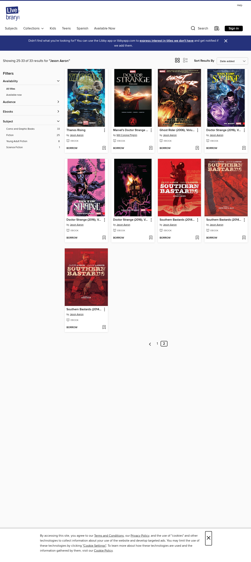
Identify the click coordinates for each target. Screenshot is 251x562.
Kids (53, 28)
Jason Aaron (77, 135)
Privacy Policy (140, 536)
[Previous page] (150, 343)
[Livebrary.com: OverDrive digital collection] (13, 13)
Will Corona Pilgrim (126, 135)
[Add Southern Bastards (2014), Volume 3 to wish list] (197, 238)
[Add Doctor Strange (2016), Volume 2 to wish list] (150, 238)
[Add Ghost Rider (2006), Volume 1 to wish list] (197, 148)
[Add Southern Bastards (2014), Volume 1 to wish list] (243, 238)
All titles (10, 89)
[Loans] (217, 29)
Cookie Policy (103, 551)
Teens (66, 28)
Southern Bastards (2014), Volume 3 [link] (178, 220)
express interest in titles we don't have (167, 41)
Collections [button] (32, 28)
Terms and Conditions (109, 536)
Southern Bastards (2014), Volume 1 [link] (224, 220)
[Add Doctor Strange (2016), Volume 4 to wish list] (243, 148)
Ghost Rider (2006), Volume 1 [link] (178, 130)
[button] (199, 29)
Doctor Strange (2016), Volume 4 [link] (224, 130)
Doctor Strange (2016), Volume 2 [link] (131, 220)
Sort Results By (204, 61)
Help (239, 5)
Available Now (104, 28)
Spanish (82, 28)
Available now (14, 94)
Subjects (11, 28)
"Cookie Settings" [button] (94, 546)
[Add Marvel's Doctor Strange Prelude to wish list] (150, 148)
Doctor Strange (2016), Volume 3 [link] (84, 220)
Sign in (234, 28)
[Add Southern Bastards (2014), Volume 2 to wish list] (104, 327)
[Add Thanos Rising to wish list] (104, 148)
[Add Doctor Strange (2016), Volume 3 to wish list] (104, 238)
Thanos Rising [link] (75, 130)
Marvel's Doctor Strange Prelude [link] (131, 130)
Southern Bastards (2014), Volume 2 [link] (84, 309)
